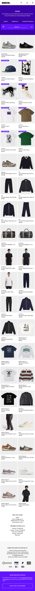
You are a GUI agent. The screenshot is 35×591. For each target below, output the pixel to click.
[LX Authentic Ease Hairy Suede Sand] (26, 422)
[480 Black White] (26, 43)
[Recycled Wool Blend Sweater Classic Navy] (26, 398)
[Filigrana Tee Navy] (8, 351)
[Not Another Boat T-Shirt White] (8, 138)
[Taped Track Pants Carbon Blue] (26, 280)
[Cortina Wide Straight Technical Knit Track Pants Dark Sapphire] (26, 209)
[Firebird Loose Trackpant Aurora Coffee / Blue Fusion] (8, 422)
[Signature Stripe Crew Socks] (26, 91)
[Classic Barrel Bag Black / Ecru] (8, 233)
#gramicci (15, 21)
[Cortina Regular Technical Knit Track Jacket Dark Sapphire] (8, 209)
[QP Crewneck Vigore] (26, 351)
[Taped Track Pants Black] (8, 304)
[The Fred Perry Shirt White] (8, 280)
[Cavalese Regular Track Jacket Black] (26, 185)
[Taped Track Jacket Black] (8, 327)
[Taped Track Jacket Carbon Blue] (26, 304)
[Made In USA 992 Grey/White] (8, 43)
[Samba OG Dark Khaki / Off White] (26, 446)
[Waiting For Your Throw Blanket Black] (26, 67)
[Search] (31, 27)
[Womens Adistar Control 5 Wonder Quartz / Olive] (8, 493)
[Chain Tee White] (26, 327)
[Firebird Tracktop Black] (26, 493)
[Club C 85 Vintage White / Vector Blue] (26, 469)
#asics (6, 21)
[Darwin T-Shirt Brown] (26, 114)
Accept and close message (17, 586)
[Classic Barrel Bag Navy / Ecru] (26, 233)
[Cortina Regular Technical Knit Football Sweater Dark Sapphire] (26, 162)
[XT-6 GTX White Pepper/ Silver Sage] (8, 162)
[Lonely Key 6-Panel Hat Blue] (8, 67)
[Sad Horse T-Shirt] (8, 114)
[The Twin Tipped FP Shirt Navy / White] (26, 256)
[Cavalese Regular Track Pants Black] (8, 185)
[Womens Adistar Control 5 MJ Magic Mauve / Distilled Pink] (8, 469)
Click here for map (17, 522)
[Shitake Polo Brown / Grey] (26, 375)
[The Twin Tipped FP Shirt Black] (8, 256)
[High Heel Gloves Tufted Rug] (8, 91)
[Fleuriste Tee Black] (8, 398)
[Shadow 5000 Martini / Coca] (8, 446)
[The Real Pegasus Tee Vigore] (8, 375)
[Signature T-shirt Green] (26, 138)
